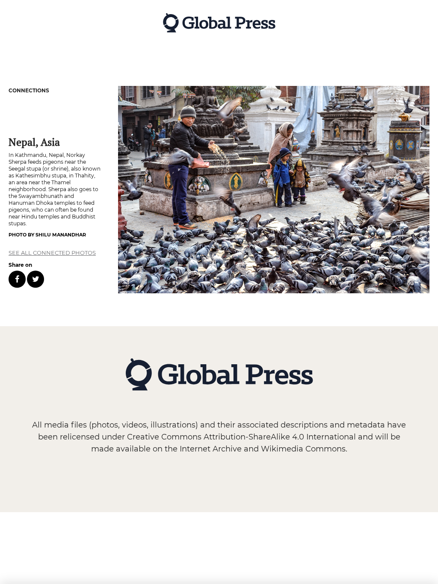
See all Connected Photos (52, 252)
